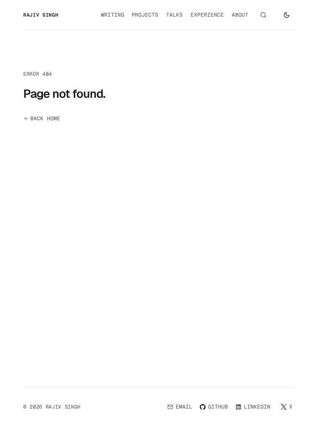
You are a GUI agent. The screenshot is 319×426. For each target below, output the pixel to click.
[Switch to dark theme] (286, 15)
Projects (145, 14)
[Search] (263, 15)
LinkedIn (257, 408)
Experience (207, 14)
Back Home (45, 118)
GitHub (218, 408)
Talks (174, 14)
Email (184, 406)
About (240, 14)
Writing (112, 14)
